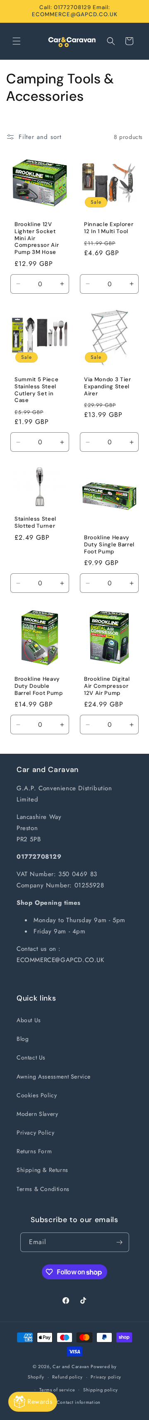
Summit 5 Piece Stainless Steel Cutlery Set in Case (36, 390)
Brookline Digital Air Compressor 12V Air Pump (107, 686)
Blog (23, 1039)
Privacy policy (106, 1377)
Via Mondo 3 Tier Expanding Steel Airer (107, 386)
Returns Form (34, 1151)
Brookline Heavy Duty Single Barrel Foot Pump (109, 544)
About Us (29, 1020)
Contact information (79, 1402)
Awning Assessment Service (54, 1076)
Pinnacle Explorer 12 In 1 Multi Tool (108, 228)
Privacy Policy (35, 1132)
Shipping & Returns (42, 1170)
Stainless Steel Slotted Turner (35, 523)
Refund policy (67, 1377)
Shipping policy (100, 1389)
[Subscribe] (120, 1242)
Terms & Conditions (43, 1189)
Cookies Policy (37, 1095)
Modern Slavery (37, 1114)
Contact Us (31, 1057)
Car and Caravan (71, 1366)
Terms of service (57, 1389)
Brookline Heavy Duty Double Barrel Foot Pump (38, 686)
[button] (16, 41)
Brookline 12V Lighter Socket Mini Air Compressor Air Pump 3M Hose (36, 238)
